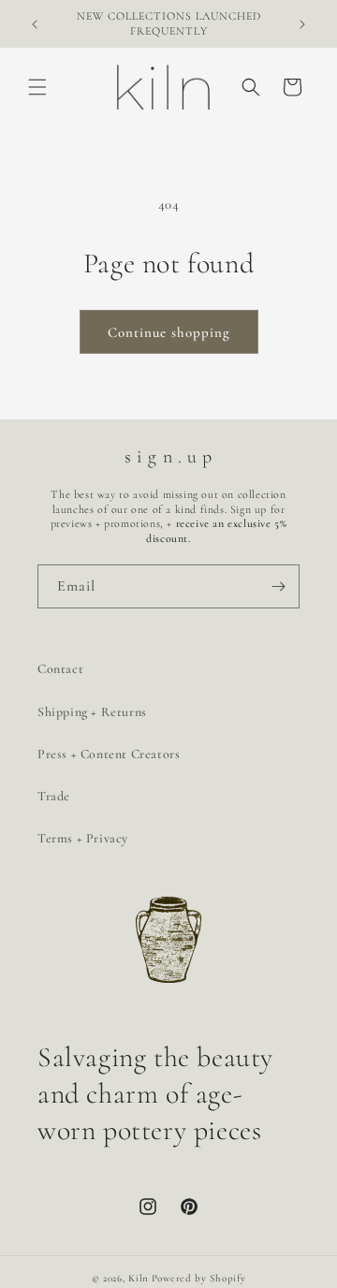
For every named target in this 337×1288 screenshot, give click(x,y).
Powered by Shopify (199, 1278)
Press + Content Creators (108, 754)
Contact (60, 669)
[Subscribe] (278, 586)
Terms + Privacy (82, 838)
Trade (53, 796)
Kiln (138, 1278)
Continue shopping (169, 332)
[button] (37, 87)
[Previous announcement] (34, 24)
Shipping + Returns (92, 712)
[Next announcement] (302, 24)
